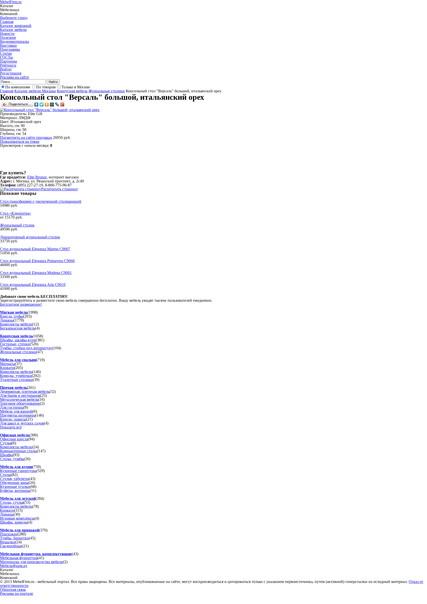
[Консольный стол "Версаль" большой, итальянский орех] (50, 110)
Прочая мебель (13, 387)
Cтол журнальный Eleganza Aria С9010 (32, 284)
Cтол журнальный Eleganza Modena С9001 (36, 273)
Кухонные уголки (15, 486)
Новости (7, 33)
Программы (10, 49)
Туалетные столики (16, 380)
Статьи (6, 53)
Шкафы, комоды (14, 522)
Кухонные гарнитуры (18, 471)
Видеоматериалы (14, 41)
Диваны (7, 320)
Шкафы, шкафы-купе (18, 340)
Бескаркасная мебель (17, 328)
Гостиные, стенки (15, 344)
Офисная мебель (14, 435)
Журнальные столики (106, 91)
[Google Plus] (62, 104)
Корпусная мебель (72, 91)
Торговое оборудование (20, 403)
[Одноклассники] (46, 104)
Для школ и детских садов (22, 423)
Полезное (8, 37)
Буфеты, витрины (15, 490)
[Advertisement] (90, 159)
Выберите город (13, 18)
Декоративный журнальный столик (30, 237)
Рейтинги (8, 65)
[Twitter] (41, 104)
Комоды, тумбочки (16, 376)
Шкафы (6, 455)
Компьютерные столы (18, 451)
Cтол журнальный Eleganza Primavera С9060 (37, 261)
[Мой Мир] (52, 104)
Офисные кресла (14, 439)
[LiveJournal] (57, 104)
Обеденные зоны (14, 482)
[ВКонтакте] (36, 104)
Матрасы (7, 364)
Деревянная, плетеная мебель (24, 391)
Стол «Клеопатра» (15, 213)
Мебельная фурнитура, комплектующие (36, 554)
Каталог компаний (15, 26)
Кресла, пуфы (11, 316)
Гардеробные (11, 546)
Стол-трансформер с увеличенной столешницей (40, 201)
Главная (6, 22)
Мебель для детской (18, 498)
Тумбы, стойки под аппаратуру (26, 348)
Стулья (6, 443)
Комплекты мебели (16, 324)
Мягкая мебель (13, 312)
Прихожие (9, 534)
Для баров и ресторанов (20, 395)
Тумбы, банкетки (14, 538)
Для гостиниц (11, 407)
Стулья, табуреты (14, 479)
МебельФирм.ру (13, 566)
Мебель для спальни (18, 360)
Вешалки (7, 542)
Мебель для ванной (16, 411)
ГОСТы (6, 57)
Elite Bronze (37, 177)
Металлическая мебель (19, 399)
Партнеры (8, 61)
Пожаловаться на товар (19, 141)
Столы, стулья (12, 502)
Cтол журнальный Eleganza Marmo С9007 (35, 249)
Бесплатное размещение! (21, 304)
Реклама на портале (16, 593)
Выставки (8, 45)
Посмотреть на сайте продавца (26, 137)
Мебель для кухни (16, 467)
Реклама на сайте (14, 77)
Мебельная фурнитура (19, 558)
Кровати (7, 368)
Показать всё (11, 427)
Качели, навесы (13, 419)
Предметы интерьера (17, 415)
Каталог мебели (13, 29)
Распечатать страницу (59, 189)
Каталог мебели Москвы (35, 91)
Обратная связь (13, 589)
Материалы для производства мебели (31, 562)
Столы (5, 475)
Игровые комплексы (17, 518)
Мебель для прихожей (19, 530)
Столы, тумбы (12, 459)
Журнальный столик (17, 225)
